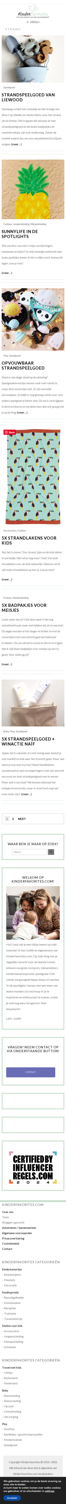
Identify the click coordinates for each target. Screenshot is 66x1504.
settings (49, 1491)
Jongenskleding (21, 224)
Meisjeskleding (38, 224)
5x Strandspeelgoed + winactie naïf (28, 741)
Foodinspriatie (10, 1292)
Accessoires (9, 530)
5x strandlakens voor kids (29, 540)
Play (5, 355)
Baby (6, 731)
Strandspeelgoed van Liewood (28, 97)
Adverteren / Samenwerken (19, 1227)
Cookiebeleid (10, 1243)
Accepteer (12, 1497)
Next (22, 818)
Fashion (7, 224)
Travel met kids (11, 1367)
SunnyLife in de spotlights (20, 234)
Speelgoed (9, 87)
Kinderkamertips (12, 1269)
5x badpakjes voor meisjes (24, 608)
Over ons (7, 1212)
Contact (7, 1248)
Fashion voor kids (12, 1325)
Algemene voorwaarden (17, 1233)
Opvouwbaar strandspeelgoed (23, 365)
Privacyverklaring (13, 1238)
